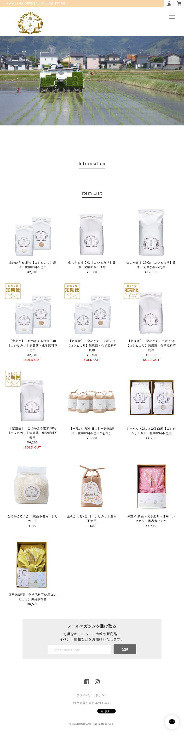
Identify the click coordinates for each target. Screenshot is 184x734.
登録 (125, 649)
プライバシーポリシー (92, 695)
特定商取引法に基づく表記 (92, 703)
